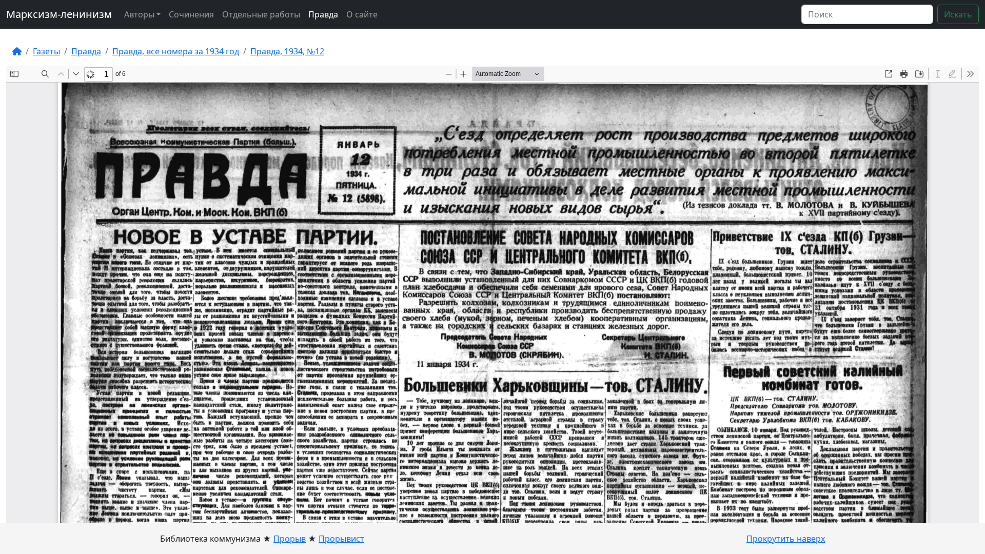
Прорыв (289, 538)
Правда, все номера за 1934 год (175, 51)
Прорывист (341, 538)
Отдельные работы (261, 14)
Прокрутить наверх (785, 538)
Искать (958, 14)
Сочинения (191, 14)
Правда (323, 14)
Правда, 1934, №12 (287, 51)
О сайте (362, 14)
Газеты (46, 51)
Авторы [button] (139, 14)
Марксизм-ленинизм (59, 14)
